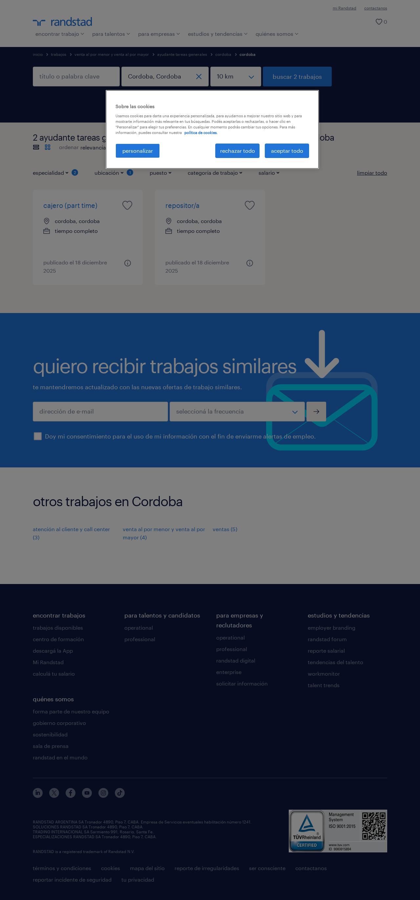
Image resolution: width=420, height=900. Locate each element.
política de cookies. (201, 132)
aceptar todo (287, 150)
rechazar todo (237, 150)
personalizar (137, 150)
